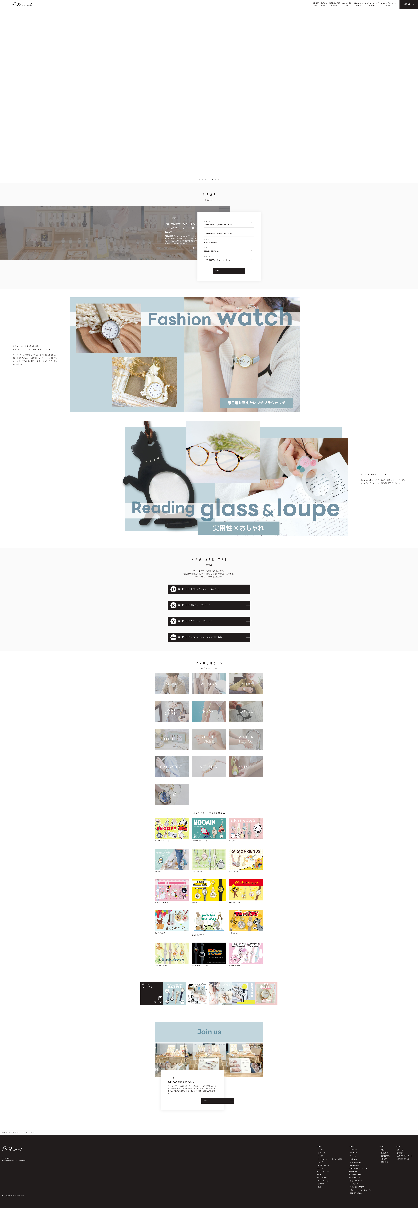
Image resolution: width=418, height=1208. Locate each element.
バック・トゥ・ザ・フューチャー (361, 1190)
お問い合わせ (409, 4)
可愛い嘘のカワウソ (357, 1187)
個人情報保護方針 (403, 1159)
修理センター (385, 1153)
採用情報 (400, 1153)
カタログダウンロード (405, 1156)
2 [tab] (202, 179)
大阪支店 (384, 1159)
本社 (382, 1150)
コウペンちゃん (355, 1162)
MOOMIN (353, 1153)
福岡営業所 (384, 1162)
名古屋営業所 (385, 1156)
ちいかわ (353, 1156)
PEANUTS (353, 1150)
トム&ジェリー (355, 1184)
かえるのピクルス (356, 1181)
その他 (320, 1168)
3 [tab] (206, 179)
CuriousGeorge (355, 1174)
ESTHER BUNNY (356, 1193)
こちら (216, 577)
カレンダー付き (323, 1177)
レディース (322, 1153)
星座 (319, 1187)
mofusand (353, 1159)
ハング (320, 1162)
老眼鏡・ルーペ (323, 1165)
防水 (319, 1174)
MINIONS (353, 1171)
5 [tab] (212, 179)
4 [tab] (209, 179)
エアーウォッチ (323, 1181)
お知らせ (400, 1150)
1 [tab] (199, 179)
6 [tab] (215, 179)
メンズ (320, 1150)
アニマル (321, 1184)
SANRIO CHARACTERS (358, 1168)
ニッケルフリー (323, 1171)
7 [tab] (219, 179)
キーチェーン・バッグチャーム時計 (330, 1159)
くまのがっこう (355, 1177)
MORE (217, 271)
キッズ (320, 1156)
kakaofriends (354, 1165)
